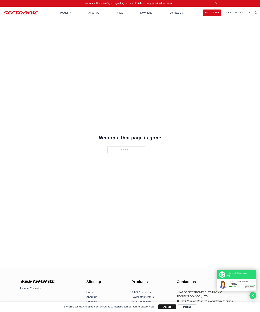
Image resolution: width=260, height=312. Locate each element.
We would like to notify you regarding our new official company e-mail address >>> (128, 3)
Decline (187, 307)
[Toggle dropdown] (249, 12)
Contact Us (176, 12)
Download (146, 12)
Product (63, 12)
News (119, 12)
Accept (167, 307)
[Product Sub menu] (70, 13)
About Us (93, 12)
